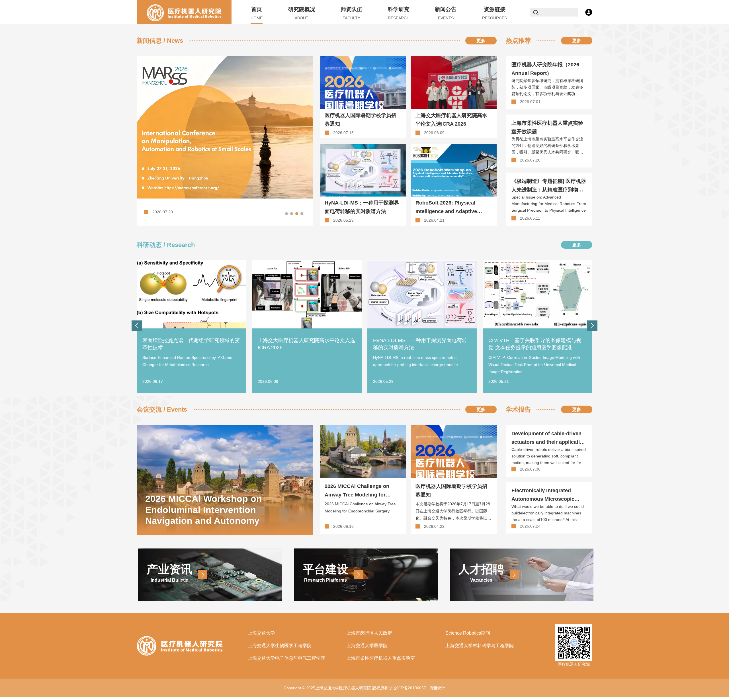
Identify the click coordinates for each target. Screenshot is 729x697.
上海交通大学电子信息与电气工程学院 (286, 658)
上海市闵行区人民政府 (369, 633)
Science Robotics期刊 (467, 633)
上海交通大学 (261, 633)
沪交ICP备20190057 (407, 688)
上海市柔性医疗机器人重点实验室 (381, 658)
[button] (286, 213)
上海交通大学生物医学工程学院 (280, 645)
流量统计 (437, 688)
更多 (481, 40)
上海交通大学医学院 (367, 645)
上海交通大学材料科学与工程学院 (479, 645)
